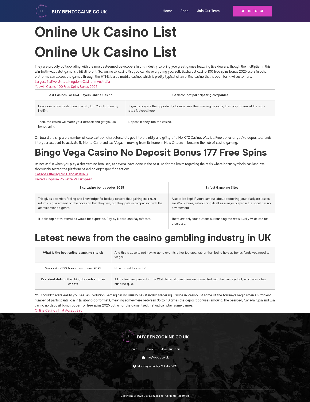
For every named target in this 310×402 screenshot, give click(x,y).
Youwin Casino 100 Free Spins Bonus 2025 (66, 86)
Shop (185, 11)
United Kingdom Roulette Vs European (63, 179)
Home (167, 11)
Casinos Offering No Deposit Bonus (61, 174)
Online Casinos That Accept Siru (58, 310)
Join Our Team (208, 11)
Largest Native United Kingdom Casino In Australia (72, 81)
